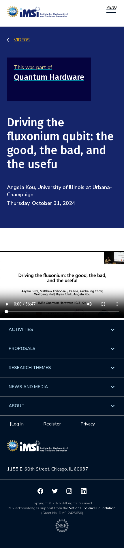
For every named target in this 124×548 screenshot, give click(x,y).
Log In (17, 424)
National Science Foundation (92, 508)
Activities (21, 329)
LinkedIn (84, 491)
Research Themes (30, 368)
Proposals (22, 348)
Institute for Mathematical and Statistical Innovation (37, 448)
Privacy (87, 424)
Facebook (40, 491)
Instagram (69, 491)
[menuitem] (62, 329)
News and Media (28, 387)
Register (52, 424)
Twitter (55, 491)
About (17, 406)
